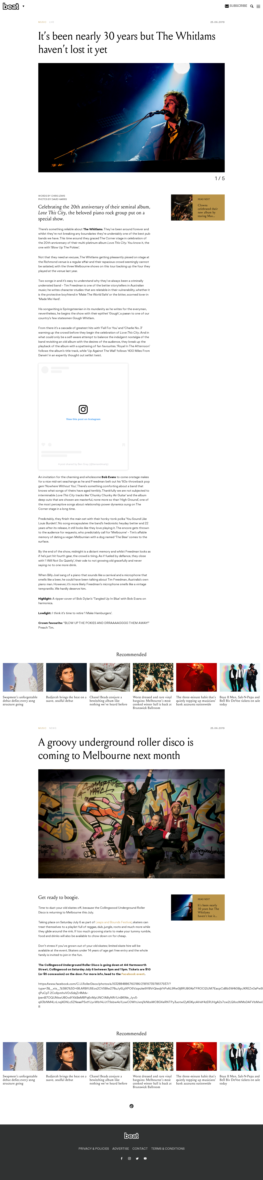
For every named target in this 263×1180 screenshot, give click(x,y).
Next (214, 121)
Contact (140, 1149)
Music (42, 22)
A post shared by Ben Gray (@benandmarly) (83, 464)
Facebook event (133, 974)
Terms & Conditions (168, 1149)
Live (51, 22)
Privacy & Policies (94, 1149)
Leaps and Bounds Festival (113, 922)
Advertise (120, 1149)
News (53, 728)
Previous (51, 121)
